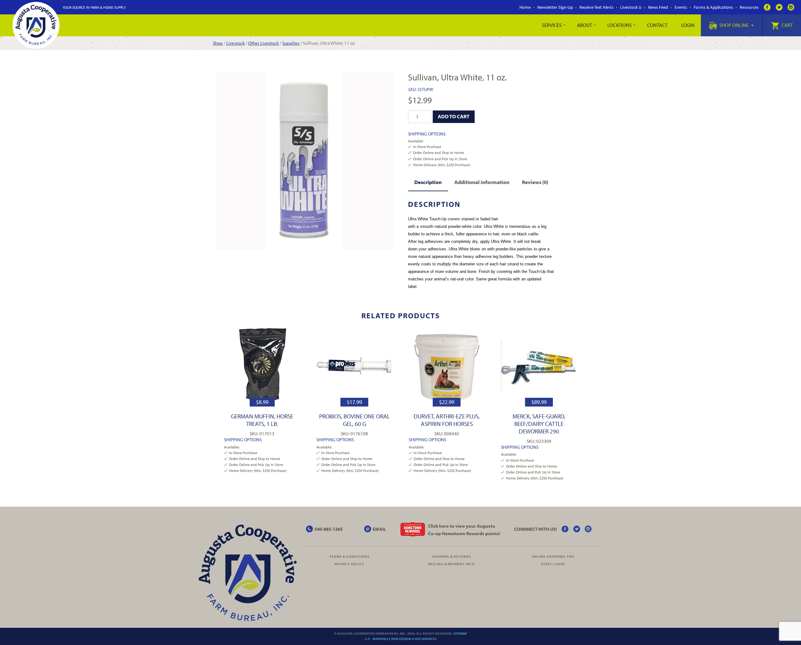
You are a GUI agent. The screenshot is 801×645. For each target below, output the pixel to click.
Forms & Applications (713, 7)
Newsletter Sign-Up (555, 7)
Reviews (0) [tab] (535, 182)
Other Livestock (263, 43)
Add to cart (453, 116)
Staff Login (553, 564)
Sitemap (460, 633)
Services (552, 25)
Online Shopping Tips (553, 556)
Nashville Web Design (392, 639)
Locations (619, 25)
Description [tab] (428, 182)
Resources (749, 7)
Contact (657, 25)
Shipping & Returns (451, 556)
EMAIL (379, 529)
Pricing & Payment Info (451, 564)
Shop (218, 43)
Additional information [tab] (481, 182)
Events (681, 7)
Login (688, 25)
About (584, 25)
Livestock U (630, 7)
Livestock (235, 43)
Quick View (262, 366)
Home (525, 7)
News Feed (658, 7)
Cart (787, 25)
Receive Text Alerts (596, 7)
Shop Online (734, 25)
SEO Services (425, 639)
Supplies (290, 43)
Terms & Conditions (349, 556)
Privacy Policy (349, 564)
